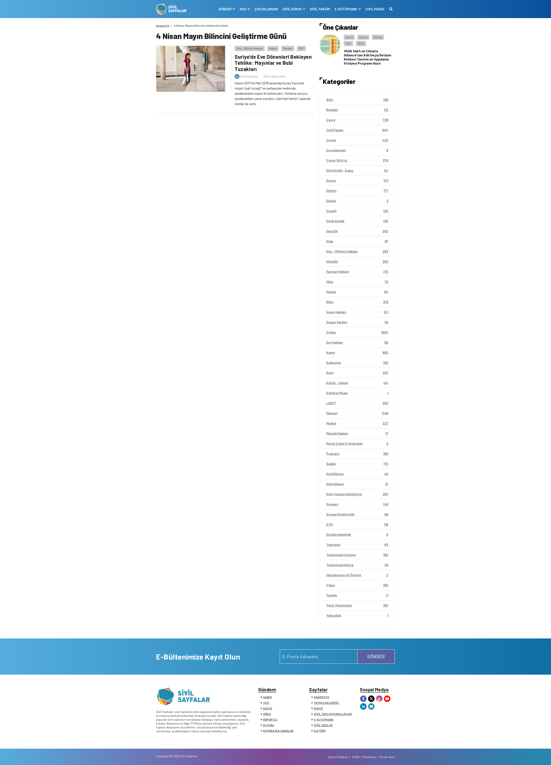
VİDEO (267, 714)
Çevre (349, 37)
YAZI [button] (243, 9)
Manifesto (369, 757)
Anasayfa (162, 25)
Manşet (288, 48)
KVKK (356, 757)
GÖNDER (376, 656)
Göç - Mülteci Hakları (249, 48)
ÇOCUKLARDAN (266, 9)
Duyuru (363, 37)
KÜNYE (318, 708)
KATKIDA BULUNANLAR (278, 731)
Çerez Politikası (338, 757)
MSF (301, 48)
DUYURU (268, 725)
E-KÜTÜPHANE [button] (346, 9)
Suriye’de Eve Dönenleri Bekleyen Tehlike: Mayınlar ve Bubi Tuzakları (273, 63)
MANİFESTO (321, 697)
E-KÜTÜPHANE (324, 719)
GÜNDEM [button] (225, 9)
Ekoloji (378, 37)
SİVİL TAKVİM (320, 9)
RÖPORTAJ (270, 719)
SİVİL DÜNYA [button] (292, 9)
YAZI (266, 703)
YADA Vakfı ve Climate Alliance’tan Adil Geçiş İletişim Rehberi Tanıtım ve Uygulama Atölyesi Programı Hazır (367, 57)
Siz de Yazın (387, 757)
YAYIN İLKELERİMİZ (326, 703)
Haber (273, 48)
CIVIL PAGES (374, 9)
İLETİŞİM (319, 731)
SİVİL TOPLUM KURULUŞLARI (333, 714)
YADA (361, 43)
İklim (348, 43)
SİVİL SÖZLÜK (323, 725)
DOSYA (267, 708)
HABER (267, 697)
